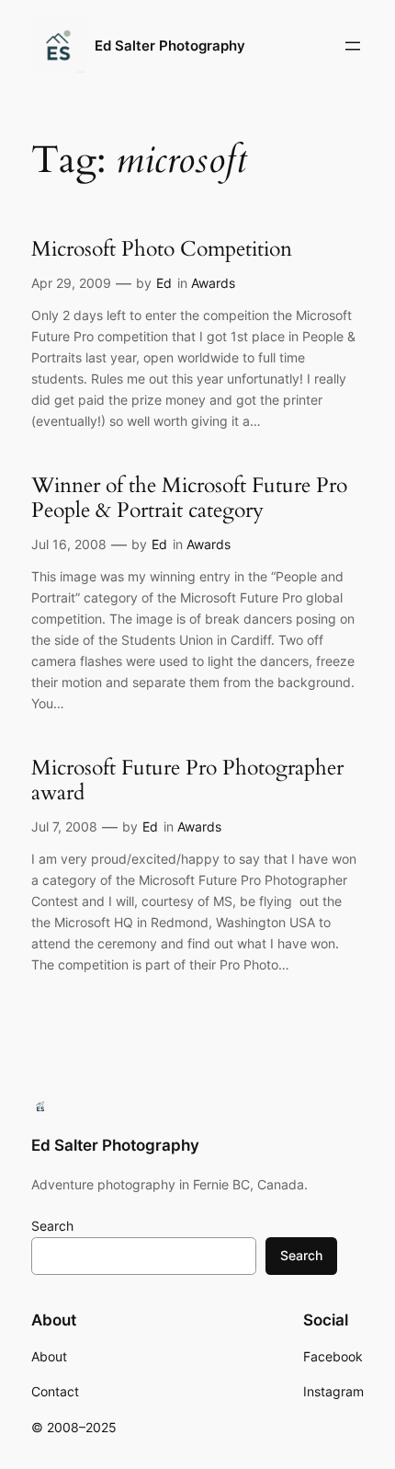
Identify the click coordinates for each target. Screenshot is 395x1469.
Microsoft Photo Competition (161, 249)
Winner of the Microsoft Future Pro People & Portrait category (189, 498)
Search (52, 1226)
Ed (164, 283)
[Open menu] (353, 46)
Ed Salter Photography (170, 46)
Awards (213, 283)
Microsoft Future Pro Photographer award (187, 780)
